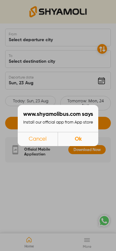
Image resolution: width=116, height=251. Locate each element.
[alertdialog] (58, 125)
